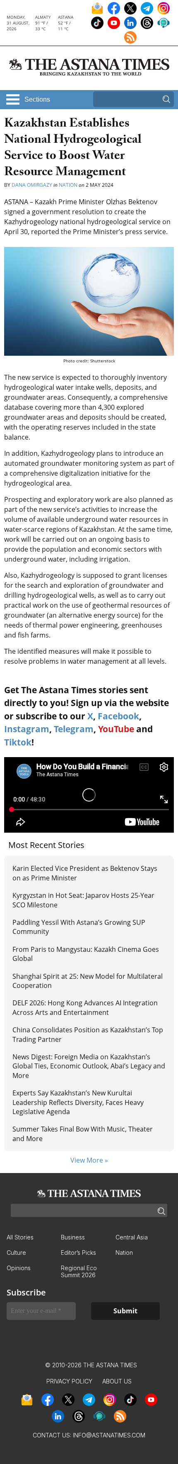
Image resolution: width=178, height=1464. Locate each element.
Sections (37, 99)
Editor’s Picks (78, 1252)
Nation (68, 184)
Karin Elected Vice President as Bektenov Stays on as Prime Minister (84, 873)
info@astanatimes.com (109, 1435)
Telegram (74, 729)
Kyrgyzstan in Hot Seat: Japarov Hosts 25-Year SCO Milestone (83, 900)
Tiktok (17, 742)
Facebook (118, 716)
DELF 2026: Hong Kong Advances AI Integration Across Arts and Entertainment (85, 1007)
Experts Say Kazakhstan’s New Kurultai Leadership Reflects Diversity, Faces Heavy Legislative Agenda (78, 1102)
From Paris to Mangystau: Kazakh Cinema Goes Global (85, 954)
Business (73, 1237)
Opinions (19, 1267)
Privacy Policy (69, 1381)
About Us (117, 1381)
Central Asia (131, 1237)
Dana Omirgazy (32, 184)
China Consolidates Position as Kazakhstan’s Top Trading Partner (87, 1034)
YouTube (116, 729)
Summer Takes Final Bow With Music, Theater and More (82, 1133)
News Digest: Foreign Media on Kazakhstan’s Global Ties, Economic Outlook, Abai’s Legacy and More (88, 1066)
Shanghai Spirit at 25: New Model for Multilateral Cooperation (87, 981)
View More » (89, 1160)
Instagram (26, 729)
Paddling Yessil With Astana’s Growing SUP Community (78, 927)
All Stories (20, 1237)
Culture (16, 1252)
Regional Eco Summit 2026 (79, 1271)
